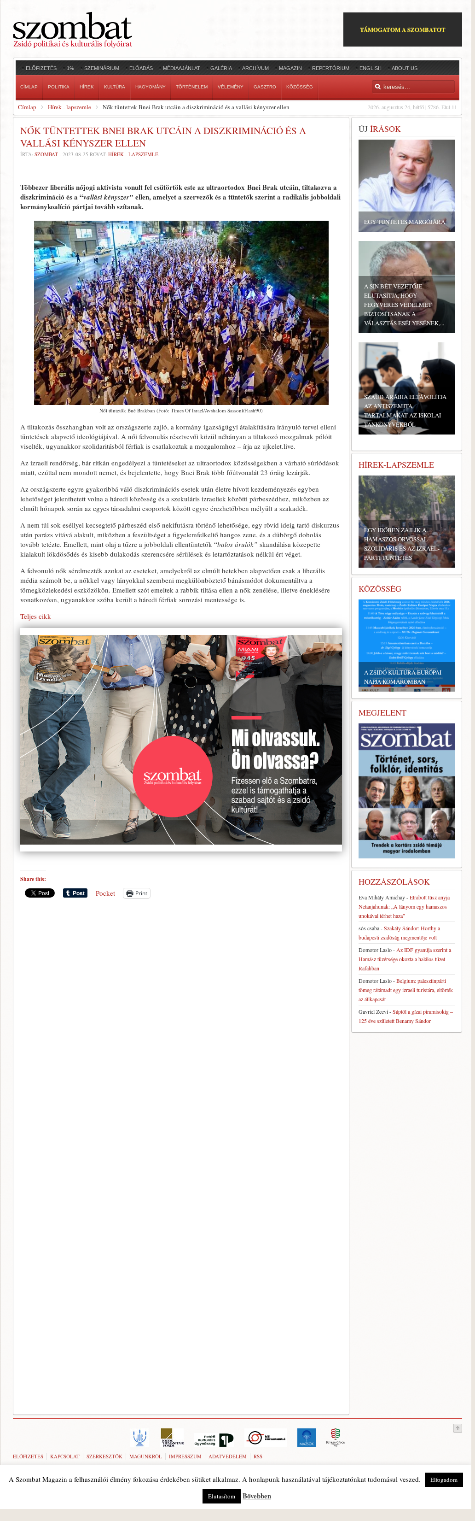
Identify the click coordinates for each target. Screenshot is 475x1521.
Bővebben (257, 1496)
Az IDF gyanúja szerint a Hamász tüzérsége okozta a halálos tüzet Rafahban (405, 959)
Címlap (27, 107)
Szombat (46, 154)
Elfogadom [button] (444, 1479)
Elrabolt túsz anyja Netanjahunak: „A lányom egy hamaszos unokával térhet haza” (404, 906)
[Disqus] (181, 1033)
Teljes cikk (35, 616)
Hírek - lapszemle (69, 107)
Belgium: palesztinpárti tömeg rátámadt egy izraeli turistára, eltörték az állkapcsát (406, 990)
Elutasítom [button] (221, 1496)
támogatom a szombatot (403, 29)
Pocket (105, 893)
